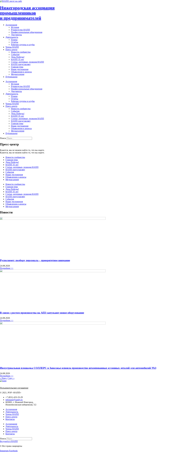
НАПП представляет (21, 64)
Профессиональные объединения (26, 32)
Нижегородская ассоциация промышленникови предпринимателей (27, 12)
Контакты (10, 419)
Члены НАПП (12, 47)
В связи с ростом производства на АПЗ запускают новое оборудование (42, 312)
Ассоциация (11, 25)
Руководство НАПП (20, 30)
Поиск (3, 138)
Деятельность (12, 37)
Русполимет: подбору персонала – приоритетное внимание (35, 260)
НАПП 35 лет (17, 59)
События (15, 54)
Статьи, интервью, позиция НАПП (27, 62)
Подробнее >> (6, 268)
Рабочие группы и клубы (23, 44)
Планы (14, 39)
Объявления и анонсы (21, 72)
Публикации (11, 77)
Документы (16, 35)
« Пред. (3, 378)
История (15, 27)
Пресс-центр (11, 49)
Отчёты (14, 42)
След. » (11, 378)
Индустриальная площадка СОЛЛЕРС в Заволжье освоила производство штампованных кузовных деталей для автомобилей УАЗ (78, 368)
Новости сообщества (21, 52)
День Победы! (17, 57)
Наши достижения (19, 69)
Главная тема (17, 67)
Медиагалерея (17, 74)
